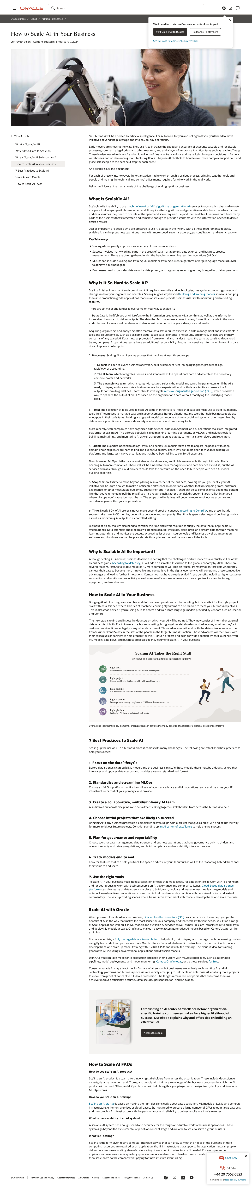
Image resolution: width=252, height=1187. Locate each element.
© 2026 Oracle (17, 1177)
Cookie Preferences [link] (66, 1177)
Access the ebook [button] (153, 1032)
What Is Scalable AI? (27, 144)
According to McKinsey (126, 563)
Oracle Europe (18, 18)
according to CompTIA (193, 510)
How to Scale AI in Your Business (35, 164)
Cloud (34, 18)
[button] (14, 8)
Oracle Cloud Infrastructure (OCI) (164, 917)
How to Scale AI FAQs (28, 183)
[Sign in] (231, 8)
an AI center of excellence (175, 826)
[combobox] (126, 8)
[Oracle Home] (31, 8)
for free (213, 961)
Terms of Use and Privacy (42, 1177)
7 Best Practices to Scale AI (32, 170)
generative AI (181, 206)
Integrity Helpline (132, 1177)
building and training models (197, 294)
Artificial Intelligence (52, 18)
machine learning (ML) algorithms (148, 206)
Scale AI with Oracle (27, 177)
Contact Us (148, 1177)
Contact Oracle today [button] (169, 961)
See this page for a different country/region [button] (175, 40)
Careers (95, 1177)
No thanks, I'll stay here (205, 31)
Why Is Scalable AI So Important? (35, 157)
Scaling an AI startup (102, 1103)
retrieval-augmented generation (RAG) (188, 391)
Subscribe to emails (112, 1177)
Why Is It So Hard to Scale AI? (33, 151)
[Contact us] (238, 8)
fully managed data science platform (137, 939)
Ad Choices (83, 1177)
